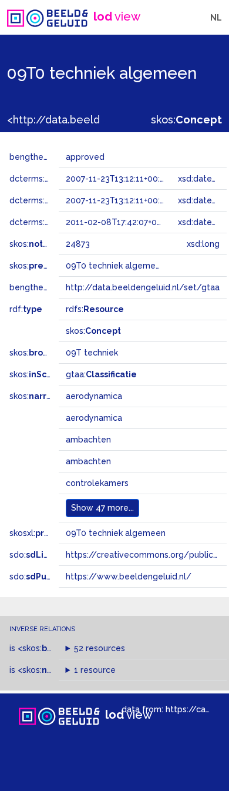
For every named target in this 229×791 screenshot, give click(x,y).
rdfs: (95, 309)
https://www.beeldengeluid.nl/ (128, 576)
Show (102, 507)
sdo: (39, 554)
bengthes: (42, 157)
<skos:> (57, 648)
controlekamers (97, 483)
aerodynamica (94, 396)
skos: (186, 119)
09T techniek (92, 352)
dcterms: (57, 178)
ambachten (88, 439)
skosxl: (44, 533)
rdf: (25, 309)
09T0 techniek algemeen (116, 533)
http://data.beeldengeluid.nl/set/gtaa (143, 287)
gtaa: (101, 374)
